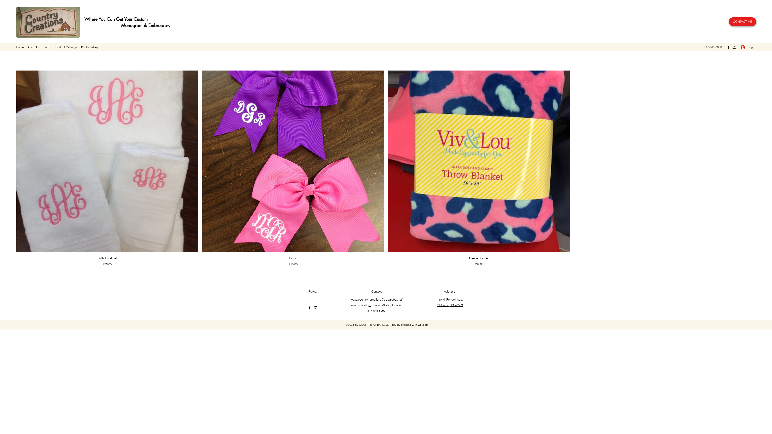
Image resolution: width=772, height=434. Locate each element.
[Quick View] (107, 161)
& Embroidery (156, 25)
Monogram (113, 25)
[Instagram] (734, 47)
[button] (66, 47)
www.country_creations (366, 299)
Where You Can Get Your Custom (115, 19)
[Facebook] (728, 47)
